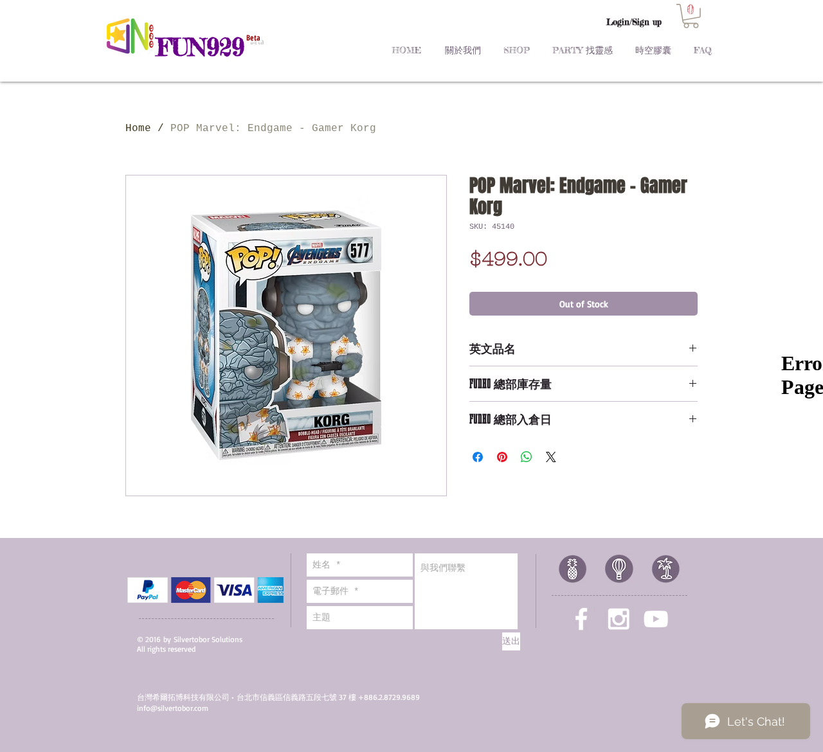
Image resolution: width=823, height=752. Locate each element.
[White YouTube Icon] (656, 619)
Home (138, 128)
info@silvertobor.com (172, 708)
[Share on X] (551, 457)
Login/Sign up (634, 22)
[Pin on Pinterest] (502, 457)
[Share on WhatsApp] (526, 457)
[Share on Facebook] (477, 457)
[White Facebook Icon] (581, 619)
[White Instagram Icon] (618, 619)
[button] (690, 16)
